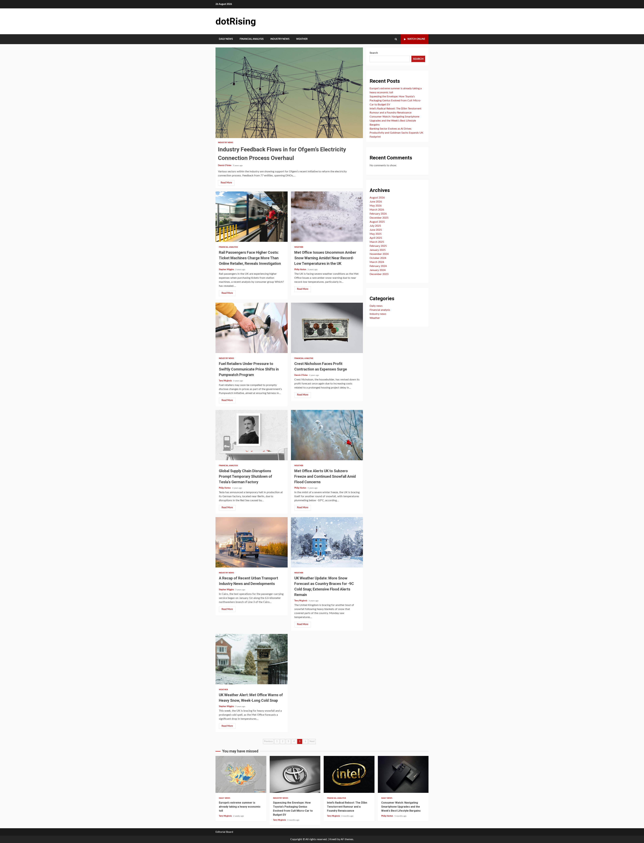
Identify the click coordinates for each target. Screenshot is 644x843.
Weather (302, 39)
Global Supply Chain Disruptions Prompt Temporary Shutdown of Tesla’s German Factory (252, 435)
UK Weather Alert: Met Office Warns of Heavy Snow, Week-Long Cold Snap (252, 659)
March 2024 (377, 262)
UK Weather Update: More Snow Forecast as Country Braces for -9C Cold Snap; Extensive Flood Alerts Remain (327, 542)
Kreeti (333, 839)
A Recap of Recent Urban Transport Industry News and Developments (252, 542)
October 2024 (378, 258)
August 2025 (377, 221)
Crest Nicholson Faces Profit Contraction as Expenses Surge (327, 328)
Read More (226, 183)
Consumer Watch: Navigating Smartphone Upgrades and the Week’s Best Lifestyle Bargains (394, 120)
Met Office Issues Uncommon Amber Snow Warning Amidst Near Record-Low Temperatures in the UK (327, 216)
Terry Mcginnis (225, 381)
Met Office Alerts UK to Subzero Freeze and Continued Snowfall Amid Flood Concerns (327, 435)
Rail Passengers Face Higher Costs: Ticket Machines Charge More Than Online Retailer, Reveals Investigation (252, 216)
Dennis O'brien (225, 165)
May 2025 (376, 234)
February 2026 (378, 213)
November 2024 (379, 254)
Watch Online (416, 39)
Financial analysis (252, 39)
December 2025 (379, 217)
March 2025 (377, 242)
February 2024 (378, 266)
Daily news (226, 39)
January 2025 (378, 250)
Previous (268, 741)
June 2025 (376, 230)
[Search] (396, 39)
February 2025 (378, 246)
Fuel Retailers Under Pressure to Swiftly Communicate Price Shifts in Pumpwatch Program (252, 328)
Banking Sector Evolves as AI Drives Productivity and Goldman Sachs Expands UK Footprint (396, 132)
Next (312, 741)
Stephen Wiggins (226, 269)
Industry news (279, 39)
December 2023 (379, 274)
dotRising (236, 21)
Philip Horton (300, 269)
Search (374, 53)
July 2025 (375, 226)
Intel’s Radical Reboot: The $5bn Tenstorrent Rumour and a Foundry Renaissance (349, 774)
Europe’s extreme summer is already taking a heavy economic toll (241, 774)
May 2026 (376, 205)
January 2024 (378, 270)
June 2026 (376, 201)
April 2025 (376, 238)
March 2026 (377, 209)
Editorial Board (224, 832)
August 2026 (377, 197)
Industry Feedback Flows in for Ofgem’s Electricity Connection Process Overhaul (289, 92)
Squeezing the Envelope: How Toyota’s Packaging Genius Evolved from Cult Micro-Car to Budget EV (395, 100)
